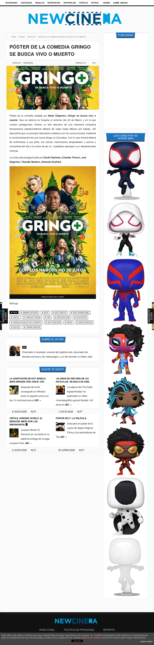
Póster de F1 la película (71, 418)
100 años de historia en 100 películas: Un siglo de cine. (73, 380)
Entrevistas (54, 2)
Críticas (83, 2)
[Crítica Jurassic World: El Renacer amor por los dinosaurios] (13, 432)
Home (14, 37)
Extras (95, 2)
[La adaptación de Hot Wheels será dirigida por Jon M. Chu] (13, 390)
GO (38, 400)
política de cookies (91, 637)
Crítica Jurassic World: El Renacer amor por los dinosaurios (26, 421)
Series (106, 2)
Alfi (94, 63)
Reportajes (69, 2)
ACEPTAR (77, 641)
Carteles (32, 37)
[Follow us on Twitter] (137, 2)
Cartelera (26, 2)
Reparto (109, 629)
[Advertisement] (126, 83)
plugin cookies (146, 641)
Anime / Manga (120, 2)
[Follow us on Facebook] (132, 2)
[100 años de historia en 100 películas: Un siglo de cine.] (60, 390)
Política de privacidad (79, 629)
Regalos (39, 2)
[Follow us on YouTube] (142, 2)
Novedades (11, 2)
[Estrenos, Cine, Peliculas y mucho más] (77, 18)
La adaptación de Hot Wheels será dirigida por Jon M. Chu (27, 380)
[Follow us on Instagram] (127, 2)
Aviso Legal (47, 629)
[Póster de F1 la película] (60, 426)
